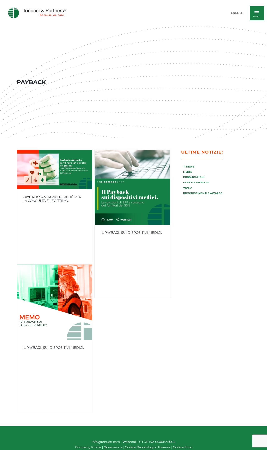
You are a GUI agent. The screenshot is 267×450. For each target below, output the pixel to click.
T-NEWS (188, 166)
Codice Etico (182, 447)
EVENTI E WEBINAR (196, 182)
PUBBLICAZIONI (193, 177)
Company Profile (88, 447)
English (237, 13)
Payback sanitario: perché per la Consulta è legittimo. (52, 199)
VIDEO (187, 187)
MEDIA (187, 171)
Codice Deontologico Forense (148, 447)
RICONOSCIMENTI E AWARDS (202, 193)
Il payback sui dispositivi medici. (131, 233)
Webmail (129, 442)
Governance (113, 447)
